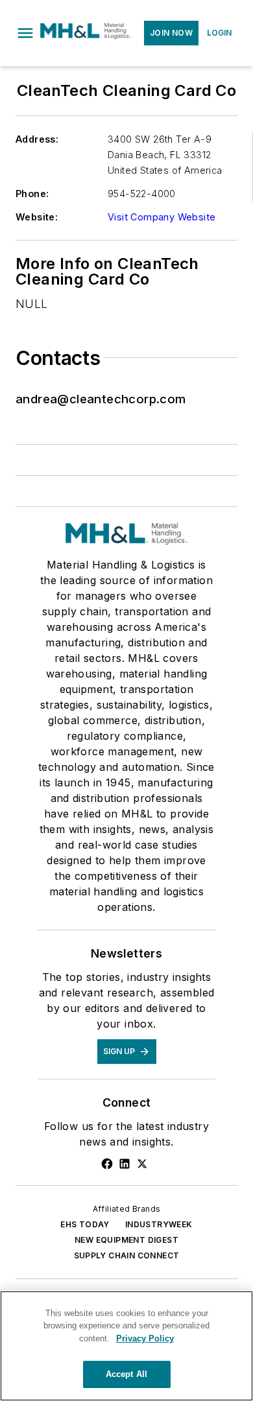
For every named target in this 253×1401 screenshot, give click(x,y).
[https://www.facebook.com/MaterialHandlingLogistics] (107, 1163)
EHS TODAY (85, 1224)
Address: (37, 139)
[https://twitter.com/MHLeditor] (142, 1163)
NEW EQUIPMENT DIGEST (126, 1240)
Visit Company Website (161, 216)
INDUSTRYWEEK (159, 1224)
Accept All (126, 1374)
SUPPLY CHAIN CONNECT (127, 1255)
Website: (37, 216)
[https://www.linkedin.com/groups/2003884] (124, 1163)
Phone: (32, 193)
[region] (126, 1346)
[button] (25, 33)
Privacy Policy (145, 1338)
